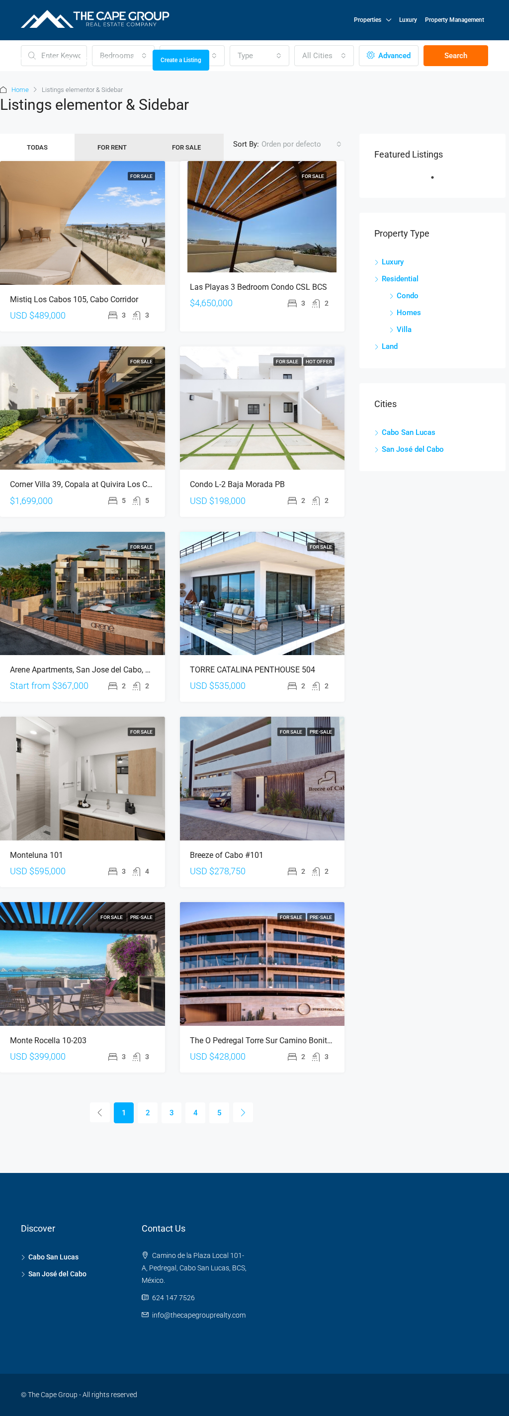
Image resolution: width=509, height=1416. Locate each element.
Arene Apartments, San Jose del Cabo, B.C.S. (88, 669)
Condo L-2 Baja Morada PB (237, 484)
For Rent (112, 147)
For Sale (186, 147)
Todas (37, 147)
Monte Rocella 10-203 (48, 1040)
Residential (400, 278)
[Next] (243, 1112)
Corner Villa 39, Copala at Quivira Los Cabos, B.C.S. (99, 484)
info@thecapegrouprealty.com (199, 1315)
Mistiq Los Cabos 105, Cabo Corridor (74, 299)
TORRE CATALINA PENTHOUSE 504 (252, 669)
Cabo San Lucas (408, 432)
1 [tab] (437, 181)
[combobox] (301, 144)
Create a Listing (181, 60)
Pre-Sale (321, 732)
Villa (404, 329)
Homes (409, 312)
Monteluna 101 (36, 855)
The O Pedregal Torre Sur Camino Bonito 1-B (267, 1040)
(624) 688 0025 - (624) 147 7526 (77, 59)
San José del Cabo (413, 449)
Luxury (408, 19)
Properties (367, 19)
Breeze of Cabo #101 (226, 855)
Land (390, 346)
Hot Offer (319, 361)
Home (20, 89)
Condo (408, 295)
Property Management (454, 19)
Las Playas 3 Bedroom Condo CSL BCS (258, 287)
